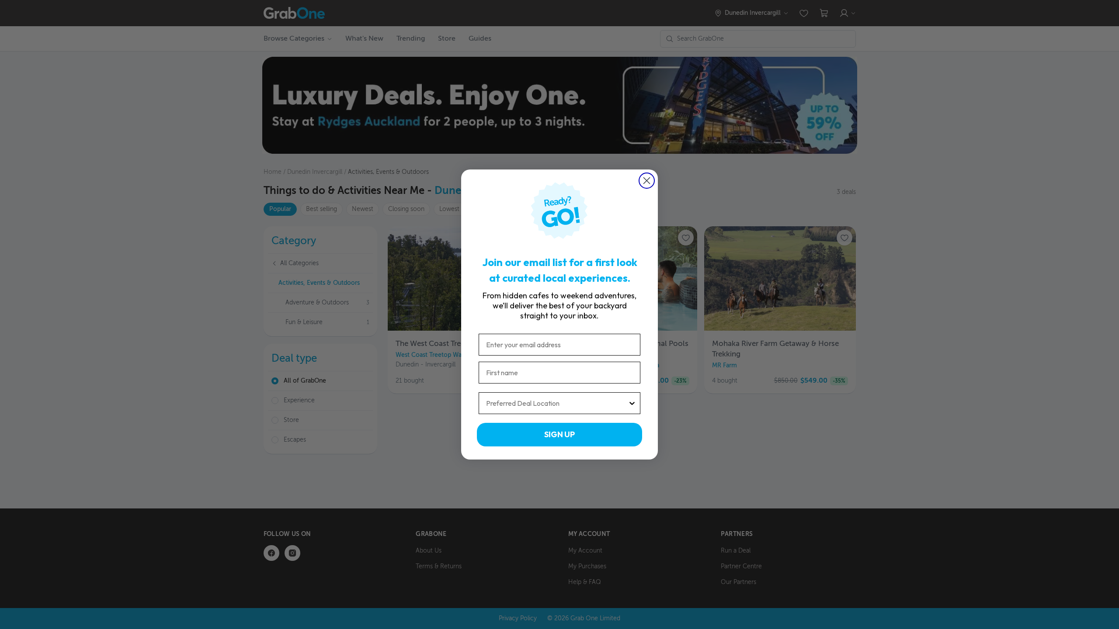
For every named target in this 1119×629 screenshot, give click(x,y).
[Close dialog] (646, 180)
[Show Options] (632, 403)
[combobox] (557, 403)
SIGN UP (559, 434)
